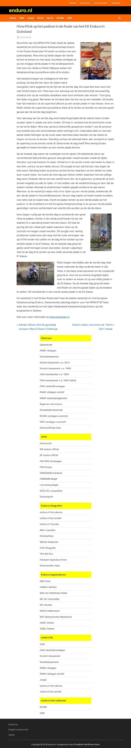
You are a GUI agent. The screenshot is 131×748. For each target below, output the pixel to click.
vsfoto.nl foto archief (50, 518)
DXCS (40, 18)
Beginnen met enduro (51, 404)
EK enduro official (49, 455)
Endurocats (46, 443)
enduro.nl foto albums (51, 512)
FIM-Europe (46, 467)
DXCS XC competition (51, 490)
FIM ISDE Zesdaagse (51, 461)
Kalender (116, 3)
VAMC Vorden (47, 622)
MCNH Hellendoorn (50, 610)
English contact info (18, 729)
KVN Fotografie (48, 548)
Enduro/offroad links (50, 427)
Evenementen (101, 3)
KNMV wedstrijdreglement (53, 398)
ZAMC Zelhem (47, 628)
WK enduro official (49, 449)
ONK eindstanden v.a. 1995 (54, 374)
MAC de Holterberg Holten (53, 593)
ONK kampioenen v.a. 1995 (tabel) (58, 380)
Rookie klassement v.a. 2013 (55, 362)
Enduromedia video (50, 565)
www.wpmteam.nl (59, 316)
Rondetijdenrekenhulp (51, 410)
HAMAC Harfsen (48, 587)
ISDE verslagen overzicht (53, 421)
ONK (21, 18)
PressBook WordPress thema (87, 744)
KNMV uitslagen (48, 350)
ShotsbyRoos (47, 536)
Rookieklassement (49, 662)
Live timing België (49, 484)
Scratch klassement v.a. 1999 (55, 368)
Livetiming (85, 3)
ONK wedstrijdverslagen (52, 386)
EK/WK (60, 18)
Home (73, 3)
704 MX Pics (46, 553)
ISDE (69, 18)
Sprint (50, 18)
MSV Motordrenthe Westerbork (56, 616)
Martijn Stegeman (49, 541)
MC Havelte (46, 604)
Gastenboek (46, 344)
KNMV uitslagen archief (52, 392)
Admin (11, 735)
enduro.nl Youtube (49, 524)
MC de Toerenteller (50, 599)
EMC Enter (45, 581)
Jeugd (30, 18)
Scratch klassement (50, 656)
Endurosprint (46, 496)
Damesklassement (49, 356)
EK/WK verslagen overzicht (54, 416)
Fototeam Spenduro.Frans (53, 559)
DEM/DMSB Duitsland (51, 473)
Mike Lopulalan (47, 530)
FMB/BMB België (48, 478)
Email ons (13, 724)
